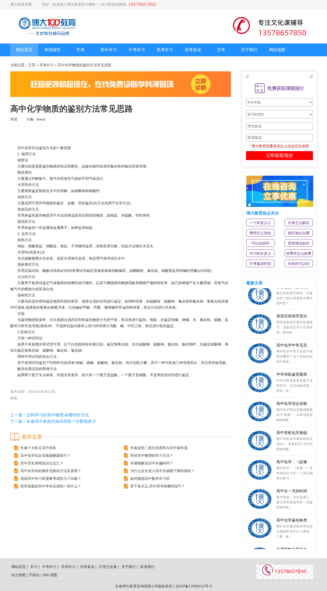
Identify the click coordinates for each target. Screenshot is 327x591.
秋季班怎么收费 (298, 253)
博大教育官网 (21, 4)
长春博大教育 (126, 586)
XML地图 (50, 575)
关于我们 (249, 50)
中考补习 (137, 50)
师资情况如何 (298, 243)
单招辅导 (52, 50)
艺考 (80, 50)
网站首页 (24, 50)
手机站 (34, 575)
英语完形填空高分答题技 (297, 309)
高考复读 (193, 50)
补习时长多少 (260, 253)
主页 (31, 65)
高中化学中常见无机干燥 (297, 338)
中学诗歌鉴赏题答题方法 (297, 367)
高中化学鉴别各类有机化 (297, 513)
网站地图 (277, 50)
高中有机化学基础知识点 (297, 425)
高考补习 (165, 50)
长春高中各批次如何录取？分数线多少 (61, 421)
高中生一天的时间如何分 (297, 484)
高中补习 (108, 50)
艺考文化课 (108, 567)
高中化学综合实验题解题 (297, 396)
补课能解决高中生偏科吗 (297, 542)
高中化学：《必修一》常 (297, 455)
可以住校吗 (260, 243)
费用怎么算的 (260, 233)
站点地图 (18, 575)
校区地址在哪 (298, 233)
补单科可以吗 (298, 264)
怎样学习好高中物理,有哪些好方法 (58, 415)
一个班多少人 (260, 223)
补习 (34, 567)
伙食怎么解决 (298, 223)
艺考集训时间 (260, 264)
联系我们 (147, 567)
